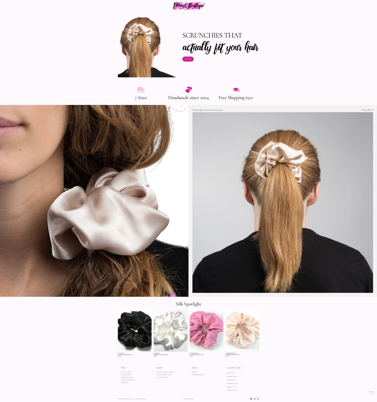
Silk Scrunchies (126, 374)
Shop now (188, 59)
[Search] (249, 6)
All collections (126, 372)
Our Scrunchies (161, 377)
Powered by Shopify (140, 399)
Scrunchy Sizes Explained (164, 372)
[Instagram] (254, 399)
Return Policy (231, 380)
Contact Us (231, 373)
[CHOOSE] (370, 290)
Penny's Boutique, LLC (128, 399)
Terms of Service (232, 390)
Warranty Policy (232, 383)
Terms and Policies (188, 399)
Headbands (124, 382)
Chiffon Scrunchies (127, 380)
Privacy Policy (232, 387)
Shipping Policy (232, 376)
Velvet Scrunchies (127, 377)
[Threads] (258, 399)
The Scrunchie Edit (198, 374)
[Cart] (258, 6)
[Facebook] (251, 399)
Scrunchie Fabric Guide (164, 374)
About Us (195, 372)
